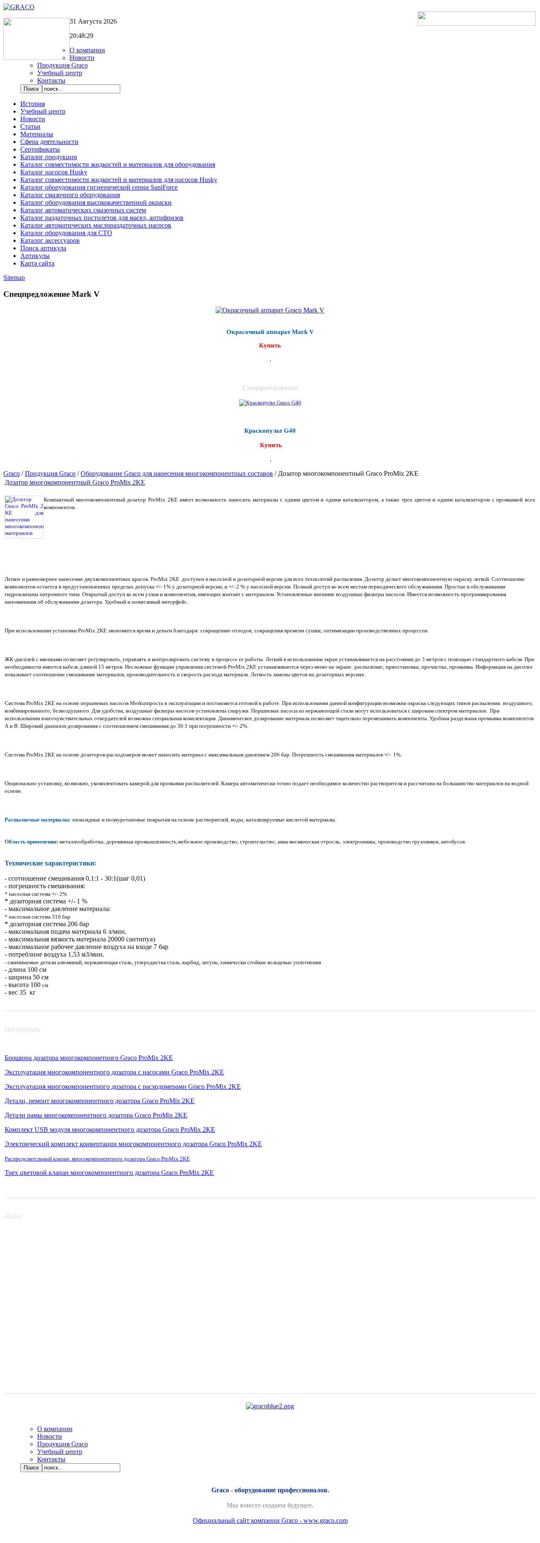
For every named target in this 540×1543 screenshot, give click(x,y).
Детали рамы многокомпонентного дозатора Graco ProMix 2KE (96, 1115)
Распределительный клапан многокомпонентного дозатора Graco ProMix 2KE (97, 1158)
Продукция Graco (50, 473)
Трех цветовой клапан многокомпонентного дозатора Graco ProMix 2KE (109, 1172)
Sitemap (14, 277)
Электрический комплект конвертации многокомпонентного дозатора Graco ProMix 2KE (133, 1143)
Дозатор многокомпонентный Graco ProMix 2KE (75, 482)
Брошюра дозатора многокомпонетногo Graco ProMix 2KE (89, 1057)
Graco (11, 473)
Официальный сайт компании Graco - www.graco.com (270, 1520)
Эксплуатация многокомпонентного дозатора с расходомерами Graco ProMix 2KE (123, 1086)
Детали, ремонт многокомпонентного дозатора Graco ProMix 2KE (99, 1100)
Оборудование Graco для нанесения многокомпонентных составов (177, 473)
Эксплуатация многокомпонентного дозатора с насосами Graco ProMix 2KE (114, 1072)
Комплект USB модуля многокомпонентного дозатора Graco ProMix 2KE (110, 1129)
